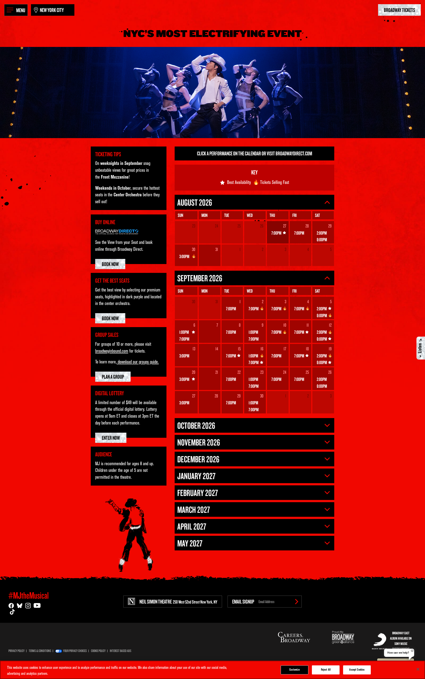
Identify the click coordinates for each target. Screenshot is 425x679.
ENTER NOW (111, 437)
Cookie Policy (98, 650)
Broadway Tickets (399, 9)
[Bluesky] (19, 605)
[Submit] (296, 601)
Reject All (326, 669)
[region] (212, 670)
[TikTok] (12, 612)
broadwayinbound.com (111, 351)
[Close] (418, 669)
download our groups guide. (138, 362)
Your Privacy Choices (75, 650)
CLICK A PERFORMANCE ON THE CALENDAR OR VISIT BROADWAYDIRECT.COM (254, 153)
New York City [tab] (52, 9)
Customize (294, 669)
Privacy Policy (16, 650)
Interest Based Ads (120, 650)
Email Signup (243, 601)
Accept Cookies (357, 669)
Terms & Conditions (40, 650)
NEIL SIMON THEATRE (178, 601)
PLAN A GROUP (113, 376)
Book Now (110, 263)
